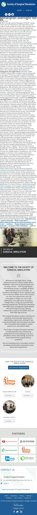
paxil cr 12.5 (24, 37)
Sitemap (28, 496)
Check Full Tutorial (13, 92)
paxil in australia (7, 220)
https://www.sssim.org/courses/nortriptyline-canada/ (16, 169)
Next (16, 257)
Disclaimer (14, 496)
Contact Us (27, 498)
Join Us (29, 10)
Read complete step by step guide (23, 73)
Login (19, 10)
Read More (8, 395)
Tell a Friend (18, 498)
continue (9, 224)
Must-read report (21, 220)
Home (6, 496)
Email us (6, 483)
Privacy (22, 496)
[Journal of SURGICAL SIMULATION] (18, 237)
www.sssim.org (29, 188)
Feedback (9, 498)
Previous (11, 257)
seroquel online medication (18, 226)
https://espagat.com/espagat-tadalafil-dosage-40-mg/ (17, 187)
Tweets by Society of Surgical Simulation (15, 489)
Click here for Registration (18, 367)
